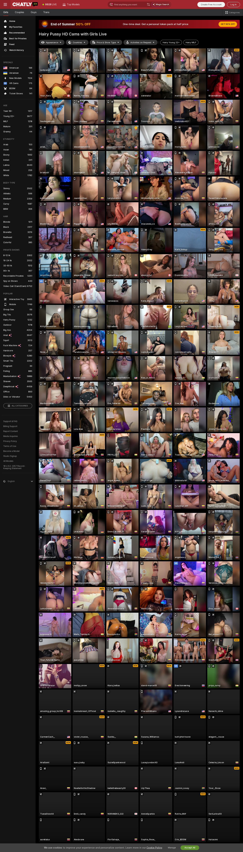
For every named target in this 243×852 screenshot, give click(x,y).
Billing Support (10, 426)
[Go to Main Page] (25, 4)
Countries (77, 42)
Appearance (52, 42)
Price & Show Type (106, 42)
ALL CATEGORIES (20, 406)
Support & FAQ (10, 421)
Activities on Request (140, 42)
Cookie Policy (154, 847)
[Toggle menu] (5, 4)
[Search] (148, 4)
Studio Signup (10, 456)
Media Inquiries (10, 436)
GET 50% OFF (228, 24)
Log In (233, 4)
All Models (8, 461)
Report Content (10, 431)
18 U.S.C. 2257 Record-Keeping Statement (14, 467)
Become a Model (11, 451)
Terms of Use (9, 446)
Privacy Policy (10, 441)
